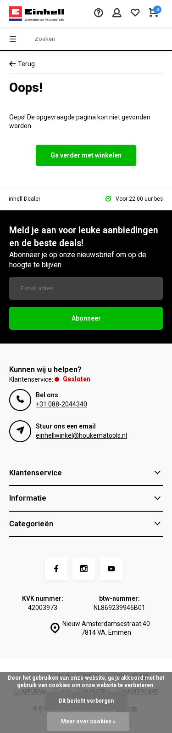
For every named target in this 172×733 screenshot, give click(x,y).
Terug (26, 64)
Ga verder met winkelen (86, 155)
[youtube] (111, 569)
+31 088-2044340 (61, 404)
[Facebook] (56, 569)
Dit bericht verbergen (86, 701)
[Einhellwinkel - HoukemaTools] (36, 14)
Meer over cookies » (88, 721)
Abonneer (86, 318)
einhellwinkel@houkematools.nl (81, 435)
